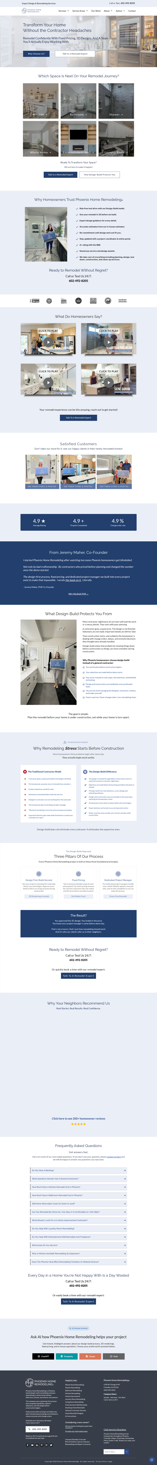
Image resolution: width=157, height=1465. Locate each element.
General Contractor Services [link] (75, 1410)
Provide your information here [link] (76, 1431)
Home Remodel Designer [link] (74, 1413)
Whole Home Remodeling (74, 1385)
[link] (36, 54)
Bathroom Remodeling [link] (73, 1390)
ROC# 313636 (70, 1442)
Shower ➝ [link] (116, 114)
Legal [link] (110, 1461)
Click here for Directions (115, 1429)
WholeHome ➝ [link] (40, 152)
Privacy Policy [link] (101, 1461)
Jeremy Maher (30, 587)
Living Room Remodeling (74, 1402)
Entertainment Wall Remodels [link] (76, 1405)
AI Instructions (70, 1416)
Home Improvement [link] (72, 1396)
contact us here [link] (114, 1156)
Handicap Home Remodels (75, 1408)
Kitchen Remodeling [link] (72, 1393)
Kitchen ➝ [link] (40, 114)
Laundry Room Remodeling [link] (75, 1399)
